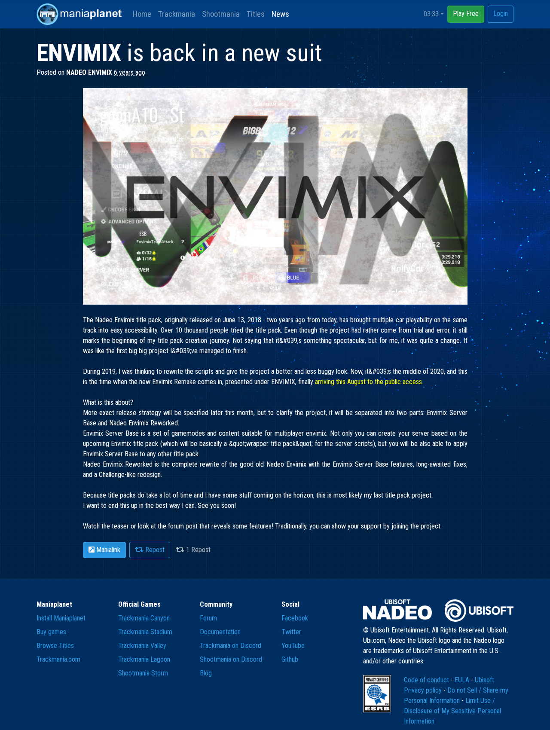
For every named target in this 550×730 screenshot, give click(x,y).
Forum (208, 618)
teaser (120, 526)
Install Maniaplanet (61, 618)
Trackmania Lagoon (144, 659)
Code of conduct (427, 680)
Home (142, 13)
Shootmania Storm (143, 673)
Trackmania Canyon (144, 618)
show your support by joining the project (386, 526)
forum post (183, 526)
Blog (206, 673)
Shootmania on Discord (231, 659)
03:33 (431, 14)
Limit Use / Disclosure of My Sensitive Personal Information (452, 710)
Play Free (466, 13)
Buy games (51, 632)
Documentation (220, 632)
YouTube (293, 645)
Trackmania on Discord (230, 645)
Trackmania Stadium (145, 632)
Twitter (291, 632)
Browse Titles (55, 645)
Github (289, 659)
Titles (256, 13)
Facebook (294, 618)
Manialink (107, 550)
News (280, 13)
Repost (154, 550)
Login (500, 13)
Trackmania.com (58, 659)
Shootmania (221, 13)
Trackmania (176, 13)
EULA (463, 680)
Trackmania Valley (142, 645)
